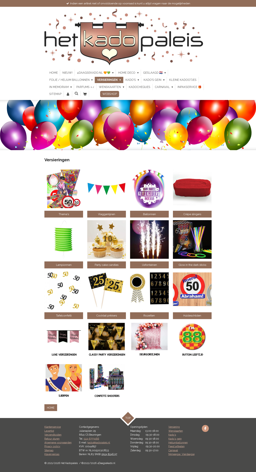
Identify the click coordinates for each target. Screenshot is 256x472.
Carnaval (173, 450)
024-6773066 (91, 438)
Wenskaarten (175, 431)
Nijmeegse (175, 454)
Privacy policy (52, 446)
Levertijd (49, 431)
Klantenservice (52, 426)
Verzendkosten (52, 434)
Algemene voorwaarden (58, 442)
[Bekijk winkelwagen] (85, 94)
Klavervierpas (51, 454)
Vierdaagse (188, 454)
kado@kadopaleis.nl (98, 442)
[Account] (68, 94)
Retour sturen (52, 438)
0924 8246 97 (109, 454)
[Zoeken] (76, 93)
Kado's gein (175, 438)
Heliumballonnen (178, 442)
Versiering (174, 426)
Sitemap (48, 450)
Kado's (172, 434)
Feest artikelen (176, 446)
